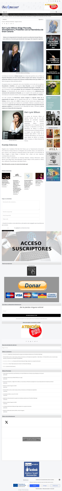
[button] (59, 479)
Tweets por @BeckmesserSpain (31, 439)
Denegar (45, 485)
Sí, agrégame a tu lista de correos (21, 228)
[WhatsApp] (33, 341)
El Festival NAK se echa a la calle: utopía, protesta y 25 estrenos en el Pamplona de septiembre (20, 389)
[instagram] (53, 1)
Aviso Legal (52, 488)
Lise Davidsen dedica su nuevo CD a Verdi (10, 394)
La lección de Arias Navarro (11, 366)
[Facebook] (26, 341)
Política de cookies (39, 488)
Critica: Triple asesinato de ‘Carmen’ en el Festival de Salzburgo (20, 363)
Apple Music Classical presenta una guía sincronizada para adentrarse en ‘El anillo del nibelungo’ (25, 354)
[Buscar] (56, 12)
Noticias (20, 21)
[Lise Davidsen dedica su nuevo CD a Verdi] (39, 173)
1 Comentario (27, 189)
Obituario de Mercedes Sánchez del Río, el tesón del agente (13, 410)
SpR (4, 21)
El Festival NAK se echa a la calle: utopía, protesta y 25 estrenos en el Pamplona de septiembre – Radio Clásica (22, 356)
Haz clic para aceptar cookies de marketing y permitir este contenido (31, 439)
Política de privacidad (46, 488)
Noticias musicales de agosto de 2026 (9, 385)
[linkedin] (57, 1)
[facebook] (48, 1)
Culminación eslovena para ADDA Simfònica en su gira (12, 377)
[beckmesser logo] (10, 4)
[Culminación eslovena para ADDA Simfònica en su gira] (6, 173)
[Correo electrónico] (37, 341)
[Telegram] (35, 341)
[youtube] (55, 1)
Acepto (34, 485)
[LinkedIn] (30, 341)
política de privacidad (33, 318)
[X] (28, 341)
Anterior (5, 19)
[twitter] (50, 1)
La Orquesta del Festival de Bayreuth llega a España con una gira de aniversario (26, 361)
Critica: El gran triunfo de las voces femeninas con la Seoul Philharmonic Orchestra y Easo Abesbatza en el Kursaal (23, 373)
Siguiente (41, 19)
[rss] (59, 1)
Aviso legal (19, 489)
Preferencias (55, 485)
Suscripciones (31, 265)
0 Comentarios (4, 186)
